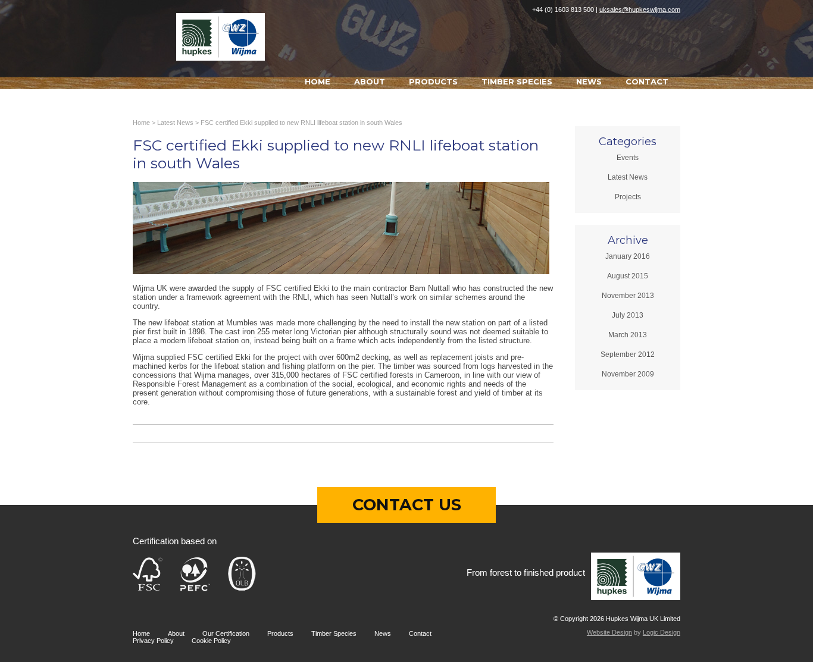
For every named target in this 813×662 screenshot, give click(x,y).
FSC (147, 574)
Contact (647, 81)
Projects (628, 197)
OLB (242, 574)
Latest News (628, 177)
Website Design (609, 632)
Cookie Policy (211, 640)
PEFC (195, 574)
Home (317, 81)
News (589, 81)
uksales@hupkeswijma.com (639, 9)
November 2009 (628, 374)
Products (433, 81)
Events (628, 157)
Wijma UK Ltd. (220, 37)
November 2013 (628, 295)
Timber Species (516, 81)
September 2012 (628, 354)
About (369, 81)
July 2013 (627, 315)
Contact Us (406, 504)
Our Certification (225, 633)
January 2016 (627, 256)
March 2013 (627, 335)
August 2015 (627, 276)
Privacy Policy (153, 640)
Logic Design (661, 632)
